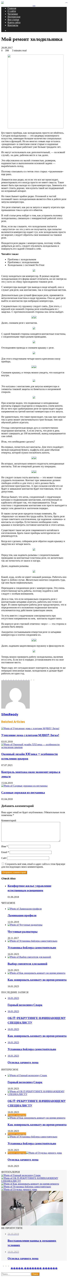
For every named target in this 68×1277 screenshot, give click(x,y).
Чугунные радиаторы (22, 931)
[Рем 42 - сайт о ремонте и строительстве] (2, 3)
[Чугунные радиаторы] (25, 924)
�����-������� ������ (34, 1268)
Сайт (4, 858)
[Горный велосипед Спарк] (27, 1075)
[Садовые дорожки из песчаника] (24, 785)
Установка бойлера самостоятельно (32, 947)
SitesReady (9, 714)
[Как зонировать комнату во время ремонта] (36, 973)
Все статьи (13, 19)
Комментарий (8, 820)
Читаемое (13, 14)
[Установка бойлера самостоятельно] (32, 941)
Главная (12, 8)
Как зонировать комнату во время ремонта (37, 980)
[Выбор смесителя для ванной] (29, 957)
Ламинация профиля (22, 915)
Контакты (13, 25)
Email (5, 852)
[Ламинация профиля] (25, 908)
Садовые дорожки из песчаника (23, 792)
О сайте (12, 11)
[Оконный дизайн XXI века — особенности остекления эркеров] (34, 747)
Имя (4, 846)
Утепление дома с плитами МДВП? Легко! (30, 735)
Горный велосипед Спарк (25, 1082)
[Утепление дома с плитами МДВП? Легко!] (30, 728)
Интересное (14, 16)
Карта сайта (14, 22)
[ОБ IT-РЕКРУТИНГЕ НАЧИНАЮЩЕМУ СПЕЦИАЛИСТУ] (37, 1094)
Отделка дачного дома (23, 1159)
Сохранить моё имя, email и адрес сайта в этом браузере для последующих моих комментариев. (33, 865)
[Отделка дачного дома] (19, 1189)
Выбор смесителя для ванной (27, 964)
